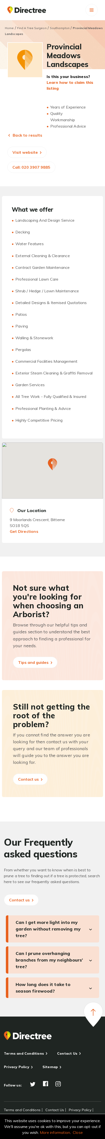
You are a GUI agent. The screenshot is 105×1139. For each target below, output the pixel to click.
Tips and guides (34, 662)
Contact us (29, 779)
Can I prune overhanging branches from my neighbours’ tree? (49, 960)
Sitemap (50, 1067)
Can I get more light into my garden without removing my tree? (48, 929)
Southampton (60, 28)
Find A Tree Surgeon (32, 28)
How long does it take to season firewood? (43, 988)
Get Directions (24, 531)
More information (55, 1132)
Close (78, 1132)
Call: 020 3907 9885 (31, 167)
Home (9, 28)
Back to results (27, 135)
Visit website (25, 152)
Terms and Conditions (24, 1053)
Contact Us (67, 1053)
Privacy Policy (16, 1067)
